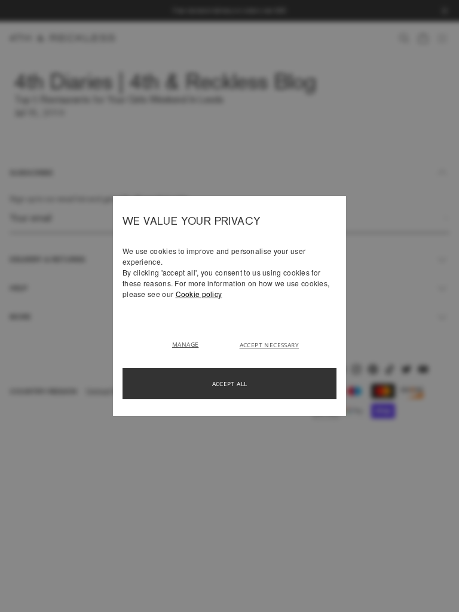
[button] (189, 343)
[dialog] (229, 306)
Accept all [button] (229, 384)
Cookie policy (199, 294)
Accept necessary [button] (269, 345)
